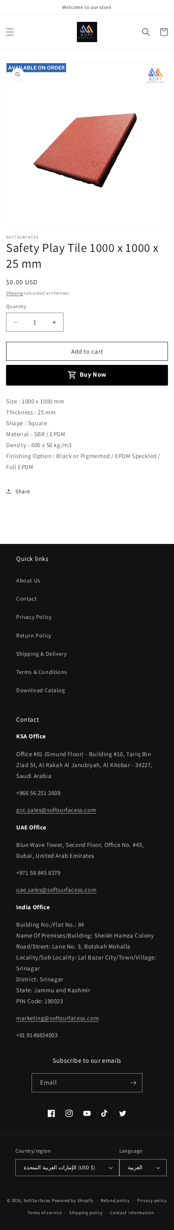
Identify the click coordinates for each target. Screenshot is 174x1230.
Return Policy (33, 635)
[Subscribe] (133, 1082)
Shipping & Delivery (41, 653)
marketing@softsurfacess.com (57, 1018)
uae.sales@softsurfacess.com (56, 889)
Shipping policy (86, 1212)
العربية (135, 1167)
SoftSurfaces (37, 1200)
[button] (10, 32)
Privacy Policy (33, 616)
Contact (26, 598)
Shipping (14, 293)
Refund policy (115, 1200)
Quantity (16, 306)
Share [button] (22, 491)
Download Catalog (40, 690)
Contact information (132, 1212)
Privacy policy (152, 1200)
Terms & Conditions (41, 672)
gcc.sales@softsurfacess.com (56, 810)
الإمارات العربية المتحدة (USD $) (59, 1167)
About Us (28, 580)
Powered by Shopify (72, 1200)
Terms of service (45, 1212)
